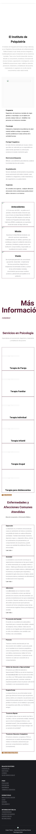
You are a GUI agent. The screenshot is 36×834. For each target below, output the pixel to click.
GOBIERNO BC (5, 768)
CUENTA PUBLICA (7, 816)
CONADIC (4, 773)
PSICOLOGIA (5, 783)
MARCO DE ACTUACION (8, 797)
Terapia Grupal (18, 464)
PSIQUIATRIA (5, 785)
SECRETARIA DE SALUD (8, 775)
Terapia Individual (18, 417)
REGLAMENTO (6, 804)
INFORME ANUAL (6, 818)
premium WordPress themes (23, 830)
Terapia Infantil (18, 441)
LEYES (3, 799)
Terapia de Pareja (18, 368)
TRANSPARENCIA (7, 812)
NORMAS (4, 802)
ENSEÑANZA (5, 787)
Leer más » (9, 550)
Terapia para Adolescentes (18, 490)
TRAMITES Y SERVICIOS (8, 789)
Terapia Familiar (18, 391)
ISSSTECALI (5, 770)
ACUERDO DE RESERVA (8, 814)
